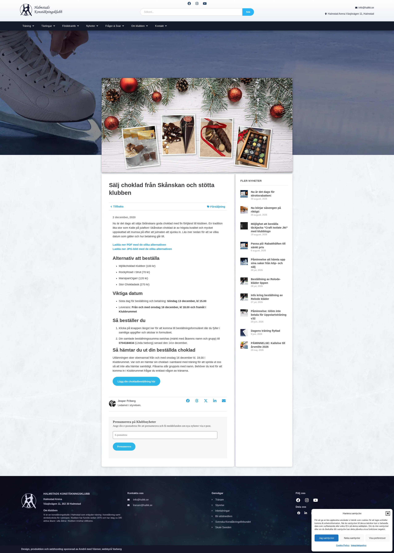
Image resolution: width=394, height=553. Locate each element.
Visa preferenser (377, 538)
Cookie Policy (342, 545)
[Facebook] (189, 4)
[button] (387, 513)
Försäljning (217, 206)
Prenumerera (124, 446)
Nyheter (90, 26)
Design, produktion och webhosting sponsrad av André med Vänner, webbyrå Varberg (71, 549)
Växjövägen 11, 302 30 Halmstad (62, 503)
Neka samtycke (352, 538)
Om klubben (138, 26)
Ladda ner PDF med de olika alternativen (139, 244)
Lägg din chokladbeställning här (136, 381)
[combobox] (191, 12)
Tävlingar (46, 26)
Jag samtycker (326, 538)
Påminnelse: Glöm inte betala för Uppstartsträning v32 (268, 315)
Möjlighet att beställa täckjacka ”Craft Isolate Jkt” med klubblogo (269, 227)
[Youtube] (205, 4)
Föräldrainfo (69, 26)
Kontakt (159, 26)
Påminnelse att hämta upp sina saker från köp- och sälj (268, 263)
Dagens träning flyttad (265, 330)
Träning (26, 26)
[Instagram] (197, 4)
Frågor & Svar (113, 26)
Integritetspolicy (358, 545)
